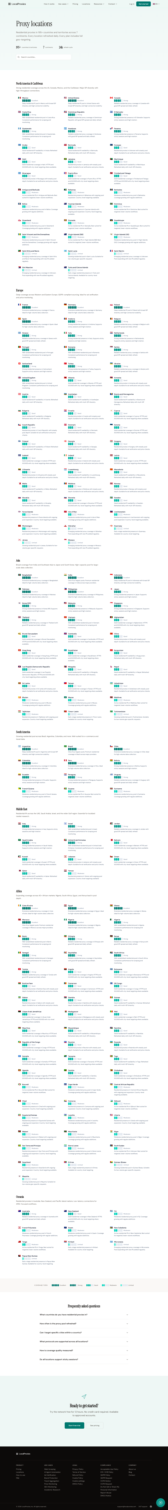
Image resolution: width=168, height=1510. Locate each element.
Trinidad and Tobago (122, 173)
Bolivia (117, 760)
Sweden (117, 498)
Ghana (116, 905)
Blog (130, 1472)
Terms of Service (79, 1472)
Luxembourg (73, 469)
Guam (70, 1228)
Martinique (118, 159)
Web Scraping (49, 1469)
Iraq (24, 824)
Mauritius (26, 1028)
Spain (24, 319)
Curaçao (117, 145)
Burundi (25, 1084)
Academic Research (52, 1490)
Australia (26, 1211)
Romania (71, 347)
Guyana (71, 789)
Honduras (72, 128)
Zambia (71, 1070)
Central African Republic (124, 1084)
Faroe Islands (27, 512)
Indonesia (118, 575)
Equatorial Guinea (29, 1115)
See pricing (94, 1425)
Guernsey (118, 526)
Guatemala (26, 128)
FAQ (17, 1478)
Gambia (71, 997)
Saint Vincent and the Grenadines (36, 234)
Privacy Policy (77, 1469)
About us (132, 1469)
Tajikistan (26, 711)
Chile (116, 746)
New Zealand (73, 1211)
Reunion (71, 1042)
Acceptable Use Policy (109, 1469)
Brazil (70, 746)
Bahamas (72, 190)
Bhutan (25, 697)
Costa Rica (26, 112)
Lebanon (71, 857)
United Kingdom (28, 378)
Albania (71, 378)
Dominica (118, 204)
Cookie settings (78, 1481)
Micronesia (118, 1242)
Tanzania (71, 1056)
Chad (24, 1101)
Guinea (117, 997)
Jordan (117, 824)
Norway (117, 483)
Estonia (117, 425)
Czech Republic (28, 425)
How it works (49, 4)
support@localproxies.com (126, 1507)
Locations (86, 4)
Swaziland (26, 1162)
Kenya (116, 936)
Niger (116, 1131)
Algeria (117, 920)
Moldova (71, 483)
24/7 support (142, 1507)
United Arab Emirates (77, 840)
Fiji (115, 1211)
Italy (70, 333)
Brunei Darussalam (30, 634)
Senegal (25, 953)
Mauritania (72, 1131)
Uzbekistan (118, 683)
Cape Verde (73, 1084)
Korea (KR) (26, 603)
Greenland (26, 220)
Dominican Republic (76, 112)
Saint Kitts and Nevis (30, 251)
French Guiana (28, 789)
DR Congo (118, 983)
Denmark (72, 425)
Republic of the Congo (31, 1042)
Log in (131, 4)
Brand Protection (51, 1478)
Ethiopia (71, 936)
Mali (116, 1011)
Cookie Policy (77, 1478)
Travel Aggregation (51, 1481)
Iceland (25, 455)
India (70, 575)
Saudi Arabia (27, 840)
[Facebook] (151, 1507)
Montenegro (27, 526)
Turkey (71, 364)
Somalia (25, 1056)
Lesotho (71, 1115)
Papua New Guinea (29, 1256)
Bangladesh (27, 575)
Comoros (72, 1101)
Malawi (25, 1131)
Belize (24, 204)
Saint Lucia (72, 251)
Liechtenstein (119, 512)
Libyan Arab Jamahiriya (31, 1011)
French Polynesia (29, 1228)
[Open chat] (160, 1502)
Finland (25, 441)
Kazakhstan (73, 650)
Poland (117, 305)
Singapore (118, 603)
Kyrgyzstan (118, 650)
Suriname (118, 789)
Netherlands (119, 333)
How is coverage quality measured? (56, 1350)
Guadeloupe (119, 220)
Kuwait (25, 857)
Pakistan (25, 589)
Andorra (71, 319)
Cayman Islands (74, 204)
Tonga (24, 1242)
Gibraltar (72, 526)
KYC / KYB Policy (106, 1472)
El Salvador (118, 112)
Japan (116, 589)
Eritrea (71, 1162)
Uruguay (117, 774)
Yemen (71, 871)
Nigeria (71, 920)
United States (73, 98)
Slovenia (71, 498)
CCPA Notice (105, 1481)
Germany (72, 305)
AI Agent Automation (52, 1472)
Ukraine (117, 364)
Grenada (71, 220)
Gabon (25, 997)
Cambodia (72, 634)
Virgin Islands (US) (121, 234)
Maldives (118, 697)
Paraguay (72, 774)
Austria (25, 394)
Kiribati (71, 1242)
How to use (20, 1475)
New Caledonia (120, 1228)
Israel (70, 824)
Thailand (25, 617)
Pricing (75, 4)
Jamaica (71, 159)
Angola (71, 969)
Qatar (24, 871)
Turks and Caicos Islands (78, 267)
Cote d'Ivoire (27, 905)
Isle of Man (72, 512)
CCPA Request (106, 1484)
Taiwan (71, 683)
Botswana (118, 969)
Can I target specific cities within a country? (61, 1332)
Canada (117, 98)
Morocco (25, 920)
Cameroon (72, 983)
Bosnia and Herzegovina (124, 394)
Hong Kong (26, 650)
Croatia (71, 411)
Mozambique (73, 1028)
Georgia (71, 441)
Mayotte (25, 1176)
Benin (24, 936)
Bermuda (72, 145)
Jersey (25, 540)
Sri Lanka (26, 683)
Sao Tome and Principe (31, 1146)
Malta (24, 483)
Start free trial (74, 1425)
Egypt (70, 905)
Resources (98, 4)
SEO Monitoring (50, 1487)
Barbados (118, 190)
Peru (70, 760)
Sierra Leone (73, 1146)
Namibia (117, 1028)
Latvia (116, 455)
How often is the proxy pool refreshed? (58, 1323)
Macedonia (118, 469)
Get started (143, 4)
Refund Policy (77, 1475)
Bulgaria (25, 411)
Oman (116, 857)
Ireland (71, 455)
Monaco (71, 540)
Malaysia (71, 603)
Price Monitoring (50, 1484)
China (116, 634)
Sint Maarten (27, 267)
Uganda (25, 1070)
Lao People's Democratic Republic (36, 667)
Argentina (26, 746)
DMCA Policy (77, 1484)
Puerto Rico (72, 173)
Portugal (25, 347)
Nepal (116, 667)
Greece (25, 333)
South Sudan (119, 1146)
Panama (117, 128)
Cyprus (117, 411)
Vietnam (71, 617)
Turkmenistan (119, 711)
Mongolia (72, 667)
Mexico (25, 98)
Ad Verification (50, 1475)
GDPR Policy (105, 1475)
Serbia (116, 347)
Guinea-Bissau (120, 1162)
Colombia (26, 760)
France (25, 305)
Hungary (117, 441)
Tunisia (25, 969)
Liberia (117, 1115)
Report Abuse (105, 1493)
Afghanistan (119, 617)
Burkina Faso (27, 983)
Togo (116, 1056)
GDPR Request (106, 1478)
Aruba (24, 145)
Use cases (62, 4)
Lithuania (26, 469)
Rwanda (117, 1042)
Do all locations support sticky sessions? (59, 1359)
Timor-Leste (73, 711)
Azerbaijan (72, 394)
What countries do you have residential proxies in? (63, 1314)
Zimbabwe (118, 1070)
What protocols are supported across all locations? (64, 1341)
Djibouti (117, 1101)
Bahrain (117, 840)
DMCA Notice (105, 1496)
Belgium (117, 319)
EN (155, 4)
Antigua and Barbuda (30, 190)
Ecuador (25, 774)
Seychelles (72, 953)
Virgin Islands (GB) (75, 234)
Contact (111, 4)
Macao (71, 697)
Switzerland (27, 364)
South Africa (119, 953)
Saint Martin (119, 251)
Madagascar (73, 1011)
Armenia (117, 378)
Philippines (72, 589)
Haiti (24, 159)
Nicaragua (26, 173)
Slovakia (25, 498)
